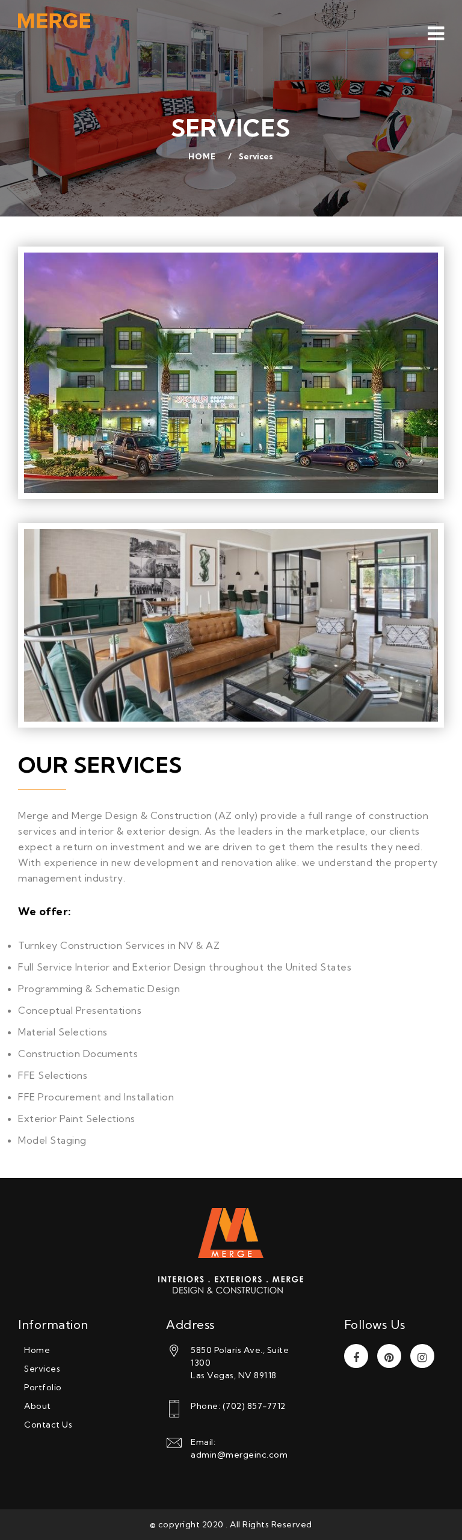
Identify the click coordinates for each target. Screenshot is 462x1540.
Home (202, 156)
